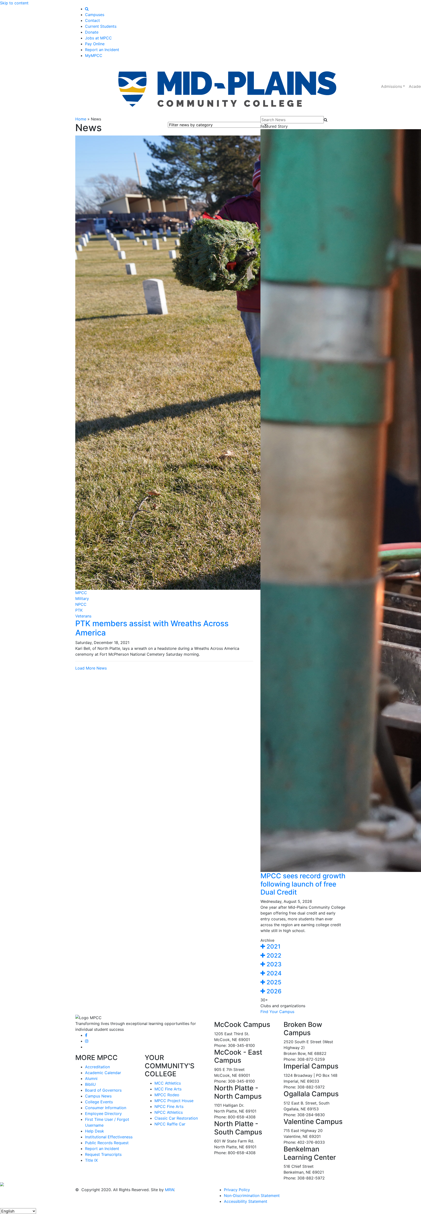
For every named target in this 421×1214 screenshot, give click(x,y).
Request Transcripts (103, 1154)
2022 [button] (273, 955)
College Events (99, 1101)
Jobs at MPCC (98, 38)
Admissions (391, 86)
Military (82, 598)
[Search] (87, 8)
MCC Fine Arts (168, 1089)
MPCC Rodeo (166, 1094)
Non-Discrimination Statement (252, 1195)
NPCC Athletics (168, 1112)
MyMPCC (93, 55)
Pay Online (95, 43)
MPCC (81, 592)
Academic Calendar (103, 1072)
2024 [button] (273, 973)
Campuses (94, 14)
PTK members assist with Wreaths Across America (152, 628)
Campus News (98, 1096)
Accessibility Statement (245, 1201)
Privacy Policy (237, 1189)
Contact (92, 20)
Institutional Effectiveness (109, 1136)
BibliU (90, 1084)
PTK (79, 610)
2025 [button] (273, 982)
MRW (169, 1189)
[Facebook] (86, 1035)
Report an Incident (102, 49)
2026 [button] (273, 991)
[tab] (303, 946)
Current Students (100, 26)
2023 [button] (273, 964)
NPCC (80, 604)
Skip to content (14, 2)
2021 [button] (272, 946)
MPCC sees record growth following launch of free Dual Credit (302, 884)
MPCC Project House (173, 1100)
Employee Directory (103, 1113)
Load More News (91, 668)
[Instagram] (86, 1041)
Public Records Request (107, 1142)
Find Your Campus (277, 1011)
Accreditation (97, 1066)
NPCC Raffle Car (169, 1124)
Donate (91, 32)
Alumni (91, 1078)
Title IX (91, 1160)
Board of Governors (103, 1090)
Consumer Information (105, 1107)
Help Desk (94, 1131)
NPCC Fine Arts (168, 1106)
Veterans (83, 616)
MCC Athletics (167, 1083)
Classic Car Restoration (176, 1118)
